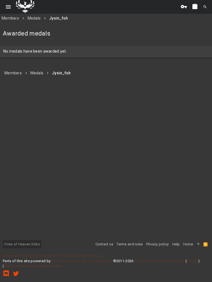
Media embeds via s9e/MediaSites (33, 266)
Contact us (104, 244)
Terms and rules (129, 244)
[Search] (205, 7)
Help (176, 244)
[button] (8, 7)
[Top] (198, 244)
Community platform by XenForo (53, 256)
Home (188, 244)
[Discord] (6, 273)
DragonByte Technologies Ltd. (159, 261)
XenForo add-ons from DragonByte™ (81, 261)
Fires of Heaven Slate (22, 244)
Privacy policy (157, 244)
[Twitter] (16, 273)
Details (192, 261)
